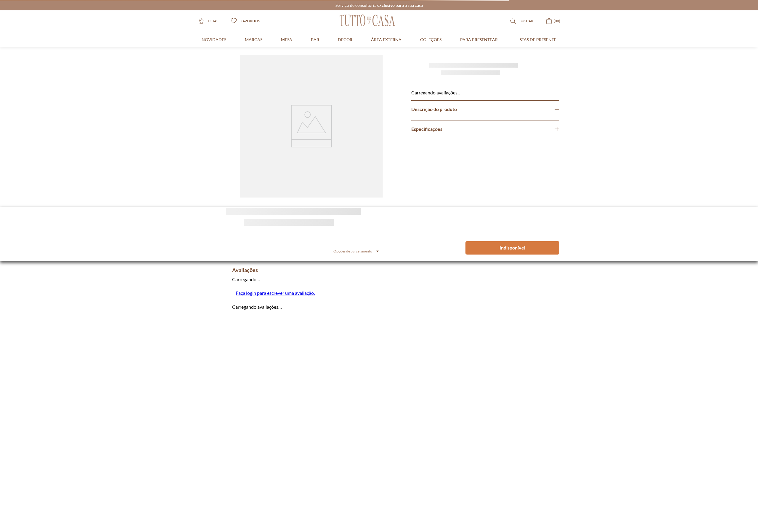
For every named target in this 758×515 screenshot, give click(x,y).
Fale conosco (362, 490)
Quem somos (362, 476)
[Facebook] (218, 444)
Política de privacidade (422, 483)
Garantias (412, 490)
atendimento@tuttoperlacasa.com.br (236, 414)
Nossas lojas (361, 497)
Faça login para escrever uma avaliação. (275, 293)
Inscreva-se (440, 362)
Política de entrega (419, 476)
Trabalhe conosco (366, 483)
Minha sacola (317, 490)
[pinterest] (233, 444)
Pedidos (313, 483)
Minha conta (316, 476)
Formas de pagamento (422, 497)
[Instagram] (203, 444)
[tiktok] (249, 444)
